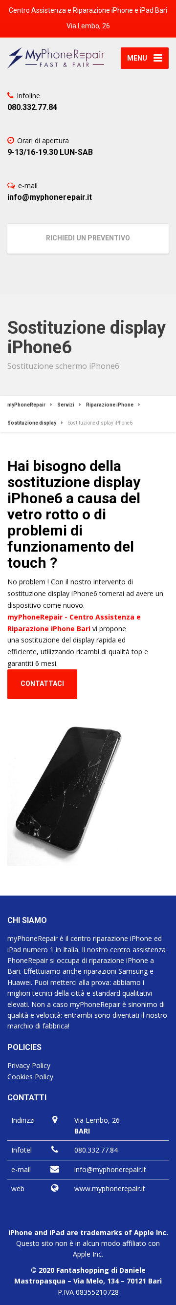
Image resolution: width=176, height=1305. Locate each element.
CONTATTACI (42, 683)
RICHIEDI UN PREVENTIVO (88, 238)
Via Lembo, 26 (88, 26)
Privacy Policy (28, 1065)
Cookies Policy (30, 1076)
